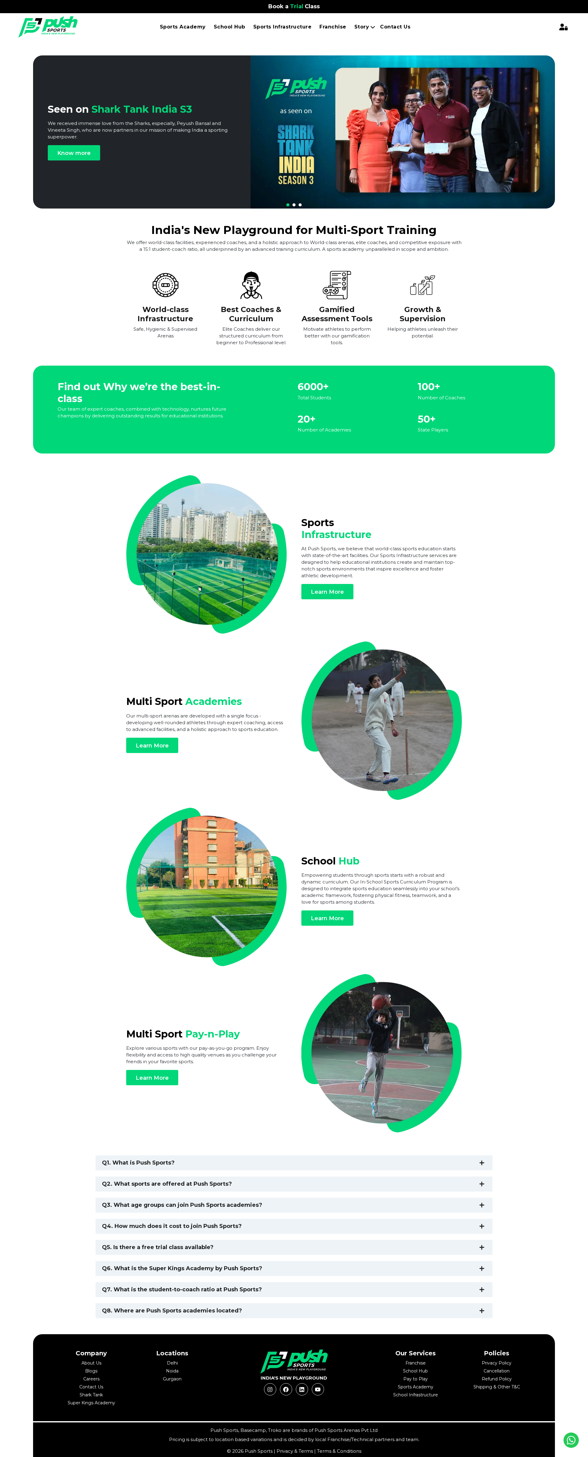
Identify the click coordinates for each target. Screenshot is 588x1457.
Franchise (332, 27)
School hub (229, 27)
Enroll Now (275, 159)
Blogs (91, 1371)
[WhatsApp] (571, 1440)
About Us (91, 1363)
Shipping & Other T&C (496, 1387)
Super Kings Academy (91, 1403)
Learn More (327, 592)
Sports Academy (183, 27)
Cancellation (497, 1371)
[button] (287, 204)
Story (361, 27)
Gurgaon (172, 1379)
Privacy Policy (496, 1363)
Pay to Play (415, 1379)
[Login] (563, 27)
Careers (91, 1379)
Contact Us (395, 27)
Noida (172, 1371)
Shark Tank (91, 1395)
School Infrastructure (415, 1395)
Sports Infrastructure (282, 27)
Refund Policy (497, 1379)
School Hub (415, 1371)
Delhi (172, 1363)
